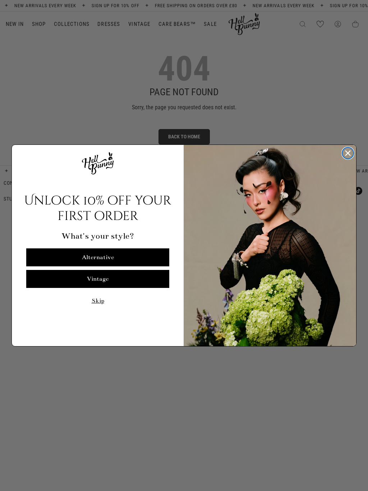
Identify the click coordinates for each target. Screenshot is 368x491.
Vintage (98, 279)
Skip (98, 300)
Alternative (98, 257)
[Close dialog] (348, 153)
